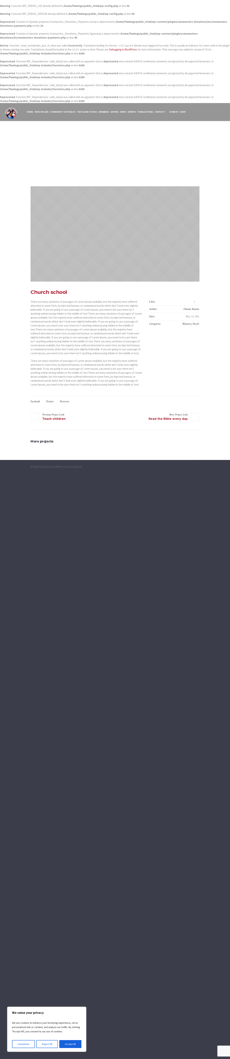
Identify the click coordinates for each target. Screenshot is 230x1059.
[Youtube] (205, 112)
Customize (23, 1044)
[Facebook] (200, 112)
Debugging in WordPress (123, 49)
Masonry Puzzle (190, 324)
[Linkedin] (218, 112)
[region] (46, 1029)
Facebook (35, 401)
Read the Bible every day (168, 419)
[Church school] (115, 234)
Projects (111, 168)
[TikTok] (223, 112)
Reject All (47, 1044)
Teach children (54, 419)
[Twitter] (214, 112)
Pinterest (64, 401)
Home (101, 168)
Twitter (50, 401)
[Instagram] (209, 112)
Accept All (70, 1044)
